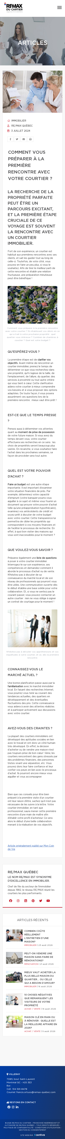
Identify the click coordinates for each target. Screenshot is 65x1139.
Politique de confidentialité (18, 1128)
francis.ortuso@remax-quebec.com (36, 1092)
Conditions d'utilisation (47, 1128)
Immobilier (18, 121)
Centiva (39, 1135)
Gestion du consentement (32, 1130)
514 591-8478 (19, 1089)
